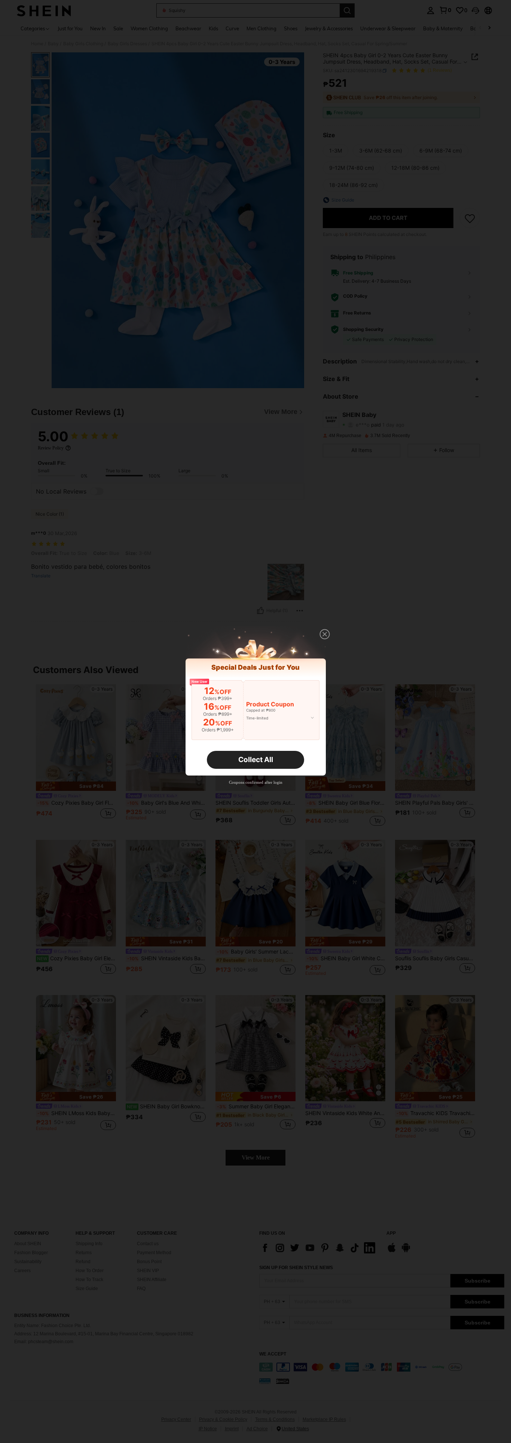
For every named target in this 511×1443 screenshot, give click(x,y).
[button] (324, 634)
